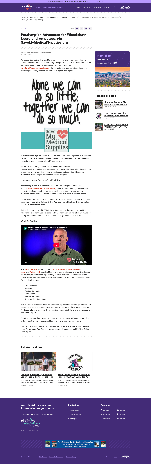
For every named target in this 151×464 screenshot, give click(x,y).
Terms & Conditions (56, 457)
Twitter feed (35, 272)
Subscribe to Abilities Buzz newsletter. (37, 414)
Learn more (99, 1)
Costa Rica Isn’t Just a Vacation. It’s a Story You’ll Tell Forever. (116, 125)
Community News (36, 17)
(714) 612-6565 (73, 410)
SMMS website (31, 269)
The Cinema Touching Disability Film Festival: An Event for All (74, 375)
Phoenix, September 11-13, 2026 (53, 7)
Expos (78, 7)
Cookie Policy (71, 457)
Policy (64, 17)
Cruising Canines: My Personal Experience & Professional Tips (37, 375)
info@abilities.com (74, 414)
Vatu (115, 457)
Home (23, 17)
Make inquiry (72, 419)
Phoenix (102, 59)
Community (86, 7)
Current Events (52, 17)
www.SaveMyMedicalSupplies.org (35, 68)
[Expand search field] (114, 7)
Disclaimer (43, 457)
